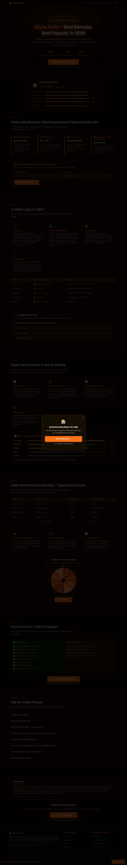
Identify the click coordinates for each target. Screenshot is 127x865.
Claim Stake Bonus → (63, 439)
